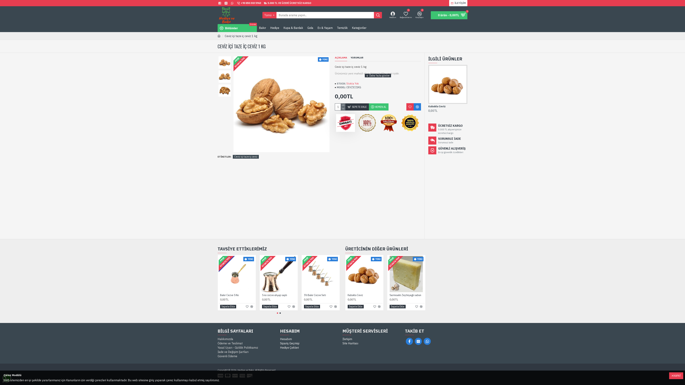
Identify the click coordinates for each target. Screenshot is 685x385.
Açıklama (341, 57)
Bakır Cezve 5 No (229, 295)
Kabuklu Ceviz (437, 106)
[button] (224, 57)
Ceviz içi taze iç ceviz (245, 156)
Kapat (677, 375)
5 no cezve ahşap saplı (274, 295)
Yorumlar (357, 57)
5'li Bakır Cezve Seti (315, 295)
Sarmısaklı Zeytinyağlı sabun (405, 295)
